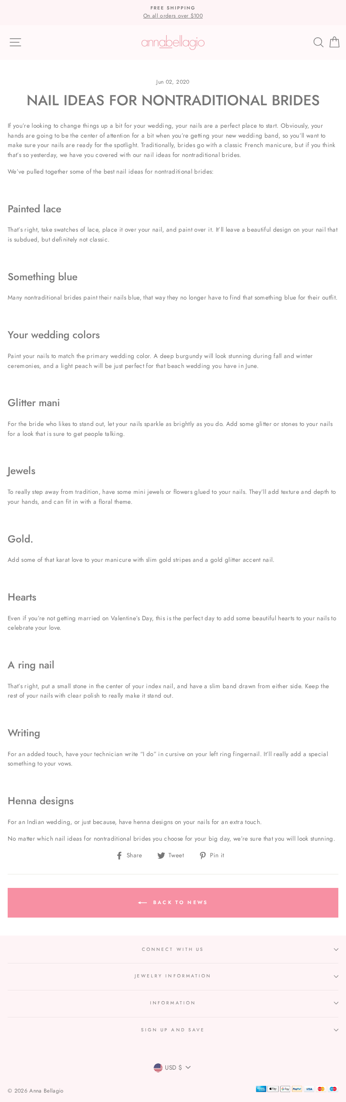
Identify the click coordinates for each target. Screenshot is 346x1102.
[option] (173, 12)
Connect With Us (173, 949)
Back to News (179, 902)
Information (173, 1002)
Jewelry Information (173, 975)
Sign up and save (173, 1029)
